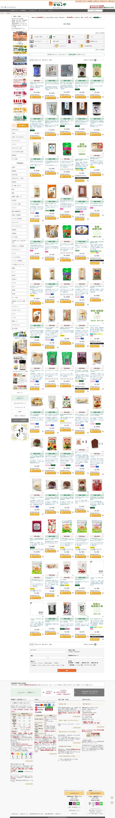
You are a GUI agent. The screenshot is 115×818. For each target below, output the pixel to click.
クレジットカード (38, 722)
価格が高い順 (45, 60)
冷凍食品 (14, 229)
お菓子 (13, 167)
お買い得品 (14, 174)
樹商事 (13, 290)
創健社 (13, 268)
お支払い (37, 699)
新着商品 (23, 10)
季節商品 (14, 155)
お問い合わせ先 (86, 699)
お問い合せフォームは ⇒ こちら (90, 707)
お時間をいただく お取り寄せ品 (18, 241)
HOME (13, 133)
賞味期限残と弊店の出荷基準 (65, 746)
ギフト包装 (14, 159)
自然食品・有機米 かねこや (88, 709)
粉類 (13, 189)
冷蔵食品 (14, 233)
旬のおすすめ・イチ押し (18, 178)
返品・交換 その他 (63, 699)
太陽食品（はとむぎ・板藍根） (18, 302)
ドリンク (14, 207)
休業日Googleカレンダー (74, 810)
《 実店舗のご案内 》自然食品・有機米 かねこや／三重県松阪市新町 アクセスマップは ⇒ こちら (93, 741)
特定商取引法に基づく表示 (36, 813)
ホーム (2, 13)
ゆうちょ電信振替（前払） (38, 726)
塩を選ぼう (20, 125)
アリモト (14, 317)
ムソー (13, 271)
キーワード (33, 650)
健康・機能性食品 (16, 211)
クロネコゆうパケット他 (18, 764)
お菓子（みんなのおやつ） (18, 137)
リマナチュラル (16, 324)
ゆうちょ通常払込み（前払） (39, 729)
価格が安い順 (38, 60)
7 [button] (101, 60)
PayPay (36, 724)
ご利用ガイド (96, 1)
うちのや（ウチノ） (17, 310)
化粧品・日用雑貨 (16, 215)
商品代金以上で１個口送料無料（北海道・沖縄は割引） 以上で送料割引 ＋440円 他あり (67, 17)
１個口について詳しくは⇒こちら (21, 703)
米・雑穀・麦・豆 (16, 185)
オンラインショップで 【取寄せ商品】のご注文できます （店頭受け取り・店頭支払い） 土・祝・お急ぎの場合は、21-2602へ (95, 811)
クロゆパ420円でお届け (18, 151)
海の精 (13, 275)
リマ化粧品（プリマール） (18, 264)
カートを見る (79, 1)
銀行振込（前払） (36, 732)
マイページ (43, 10)
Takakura (14, 279)
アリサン (14, 144)
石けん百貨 (14, 328)
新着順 (50, 60)
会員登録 (90, 1)
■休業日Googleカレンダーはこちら (19, 26)
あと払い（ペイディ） (39, 733)
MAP (95, 712)
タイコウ (14, 282)
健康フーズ (14, 321)
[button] (103, 60)
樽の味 (13, 293)
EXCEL (98, 734)
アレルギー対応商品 (17, 218)
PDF (93, 734)
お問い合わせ (111, 1)
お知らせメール (104, 1)
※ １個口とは (20, 43)
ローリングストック (17, 226)
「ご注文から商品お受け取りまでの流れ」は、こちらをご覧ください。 (68, 760)
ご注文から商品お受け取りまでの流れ (67, 756)
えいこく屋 (14, 297)
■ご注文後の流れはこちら (18, 28)
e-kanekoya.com (74, 793)
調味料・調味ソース (17, 196)
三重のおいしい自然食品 (18, 246)
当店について (15, 10)
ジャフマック (15, 306)
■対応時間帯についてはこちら (19, 23)
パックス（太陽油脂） (17, 260)
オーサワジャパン (16, 140)
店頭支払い (37, 735)
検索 (104, 10)
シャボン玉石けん (16, 257)
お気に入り (33, 10)
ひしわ (13, 313)
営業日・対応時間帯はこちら (74, 807)
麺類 (13, 193)
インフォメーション (74, 790)
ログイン (14, 7)
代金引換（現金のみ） (39, 719)
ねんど (13, 286)
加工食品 (14, 200)
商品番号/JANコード (73, 655)
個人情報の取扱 (49, 813)
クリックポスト (15, 776)
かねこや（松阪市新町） (43, 738)
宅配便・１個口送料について (19, 699)
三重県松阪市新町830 (95, 793)
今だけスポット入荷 (17, 148)
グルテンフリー (16, 222)
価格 (32, 655)
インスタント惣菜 (16, 204)
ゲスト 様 (3, 7)
